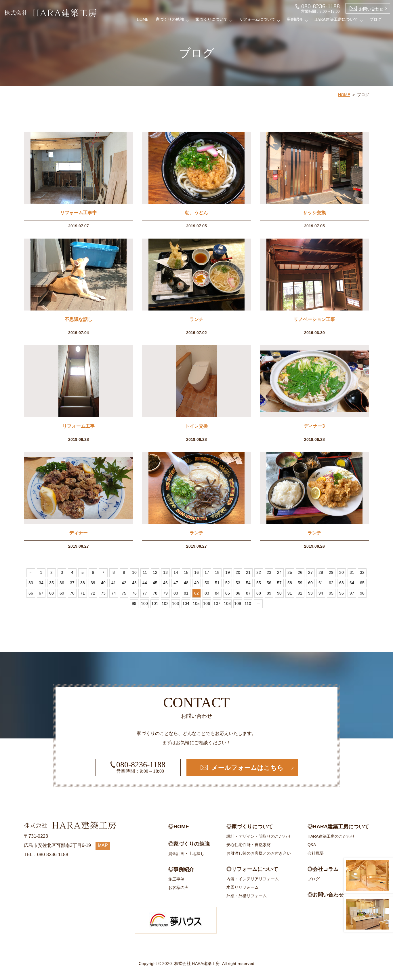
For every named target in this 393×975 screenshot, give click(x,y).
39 (93, 582)
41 (113, 582)
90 (279, 593)
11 (145, 572)
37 (72, 582)
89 (269, 593)
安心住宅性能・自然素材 (248, 844)
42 (124, 582)
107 (216, 603)
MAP (103, 845)
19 (227, 572)
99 (134, 603)
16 (196, 572)
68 (51, 593)
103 (175, 603)
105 (196, 603)
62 (331, 582)
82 (196, 593)
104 (185, 603)
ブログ (375, 19)
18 (217, 572)
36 (62, 582)
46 (165, 582)
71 (82, 593)
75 (124, 593)
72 (93, 593)
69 (62, 593)
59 (300, 582)
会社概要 (316, 853)
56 (269, 582)
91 (289, 593)
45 (155, 582)
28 (320, 572)
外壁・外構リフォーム (246, 896)
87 (248, 593)
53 (238, 582)
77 (144, 593)
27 (310, 572)
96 (341, 593)
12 (155, 572)
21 (248, 572)
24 (279, 572)
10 (134, 572)
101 (154, 603)
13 (165, 572)
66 (30, 593)
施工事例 (176, 879)
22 (258, 572)
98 (362, 593)
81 (186, 593)
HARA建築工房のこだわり (331, 836)
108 (227, 603)
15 (186, 572)
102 (165, 603)
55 (258, 582)
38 (82, 582)
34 (41, 582)
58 (289, 582)
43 (134, 582)
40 (103, 582)
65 (362, 582)
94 (320, 593)
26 (300, 572)
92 (300, 593)
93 (310, 593)
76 (134, 593)
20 (238, 572)
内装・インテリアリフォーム (252, 879)
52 (227, 582)
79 (165, 593)
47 (175, 582)
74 (113, 593)
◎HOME (178, 826)
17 (207, 572)
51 (217, 582)
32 (362, 572)
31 (352, 572)
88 (258, 593)
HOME (142, 19)
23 (269, 572)
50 (207, 582)
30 (341, 572)
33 (30, 582)
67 (41, 593)
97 (352, 593)
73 (103, 593)
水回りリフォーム (242, 887)
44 (144, 582)
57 (279, 582)
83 (207, 593)
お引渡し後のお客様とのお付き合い (258, 853)
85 (227, 593)
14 (175, 572)
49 (196, 582)
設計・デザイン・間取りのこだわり (258, 836)
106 (206, 603)
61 (320, 582)
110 (248, 603)
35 (51, 582)
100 (144, 603)
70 (72, 593)
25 (289, 572)
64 (352, 582)
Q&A (312, 844)
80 (175, 593)
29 (331, 572)
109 (237, 603)
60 (310, 582)
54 (248, 582)
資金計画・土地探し (186, 853)
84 (217, 593)
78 (155, 593)
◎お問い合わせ (326, 895)
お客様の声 (178, 887)
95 (331, 593)
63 (341, 582)
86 (238, 593)
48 (186, 582)
